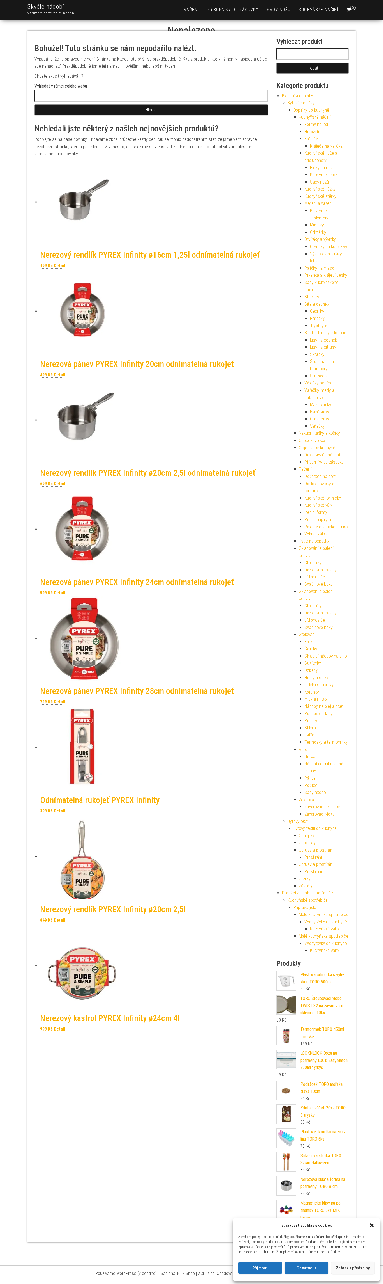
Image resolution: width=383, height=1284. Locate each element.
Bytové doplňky (301, 103)
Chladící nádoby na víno (325, 656)
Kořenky (311, 692)
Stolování (307, 634)
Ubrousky (307, 842)
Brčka (309, 641)
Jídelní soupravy (319, 684)
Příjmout (260, 1268)
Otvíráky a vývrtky (320, 239)
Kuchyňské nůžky (320, 189)
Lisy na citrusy (323, 347)
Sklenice (312, 728)
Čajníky (310, 648)
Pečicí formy (315, 512)
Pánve (310, 778)
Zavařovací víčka (319, 814)
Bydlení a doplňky (297, 96)
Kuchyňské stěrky (320, 196)
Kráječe (311, 138)
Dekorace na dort (320, 476)
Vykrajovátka (315, 534)
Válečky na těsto (319, 383)
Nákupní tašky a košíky (319, 433)
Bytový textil (298, 821)
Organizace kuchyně (317, 447)
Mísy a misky (316, 699)
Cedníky (317, 311)
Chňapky (306, 835)
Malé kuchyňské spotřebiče (323, 914)
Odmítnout (306, 1268)
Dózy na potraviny (320, 570)
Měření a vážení (318, 203)
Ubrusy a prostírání (316, 850)
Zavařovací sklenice (322, 806)
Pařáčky (317, 318)
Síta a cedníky (317, 304)
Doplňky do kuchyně (311, 110)
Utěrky (304, 878)
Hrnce (309, 756)
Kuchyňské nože (325, 174)
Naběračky (319, 412)
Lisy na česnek (323, 340)
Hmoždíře (313, 131)
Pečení (305, 469)
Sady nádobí (315, 792)
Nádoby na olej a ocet (323, 706)
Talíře (309, 735)
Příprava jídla (304, 907)
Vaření (191, 9)
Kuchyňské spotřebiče (308, 900)
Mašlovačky (320, 404)
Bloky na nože (322, 167)
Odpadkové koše (314, 440)
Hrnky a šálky (316, 677)
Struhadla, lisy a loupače (326, 332)
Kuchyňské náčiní (318, 9)
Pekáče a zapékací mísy (326, 526)
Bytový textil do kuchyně (315, 828)
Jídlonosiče (314, 577)
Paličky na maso (319, 268)
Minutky (317, 225)
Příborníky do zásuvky (233, 9)
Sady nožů (278, 9)
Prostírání (313, 857)
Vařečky (317, 426)
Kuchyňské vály (318, 505)
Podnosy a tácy (318, 713)
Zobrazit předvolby (353, 1268)
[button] (372, 1225)
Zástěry (306, 886)
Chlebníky (313, 562)
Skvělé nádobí (45, 6)
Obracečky (319, 419)
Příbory (310, 720)
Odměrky (318, 232)
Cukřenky (312, 663)
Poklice (310, 785)
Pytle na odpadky (314, 541)
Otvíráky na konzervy (328, 246)
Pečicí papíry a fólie (322, 519)
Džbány (311, 670)
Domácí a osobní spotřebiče (307, 893)
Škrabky (317, 354)
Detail (59, 265)
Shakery (311, 296)
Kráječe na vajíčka (326, 146)
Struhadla (318, 376)
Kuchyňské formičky (322, 498)
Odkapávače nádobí (322, 454)
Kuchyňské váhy (324, 928)
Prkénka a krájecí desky (325, 275)
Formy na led (316, 124)
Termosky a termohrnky (326, 742)
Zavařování (309, 799)
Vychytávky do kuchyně (325, 921)
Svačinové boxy (318, 584)
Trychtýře (318, 325)
